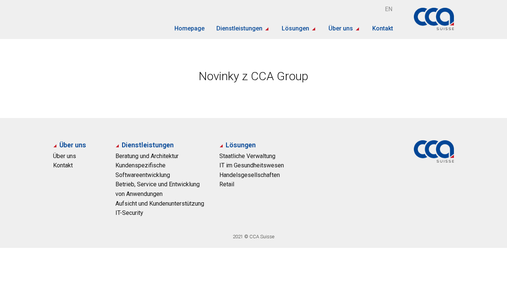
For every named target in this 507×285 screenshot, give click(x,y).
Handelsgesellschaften (249, 174)
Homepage (189, 28)
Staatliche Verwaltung (247, 156)
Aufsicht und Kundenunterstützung (159, 203)
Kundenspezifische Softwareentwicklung (142, 170)
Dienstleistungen (239, 28)
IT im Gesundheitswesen (251, 165)
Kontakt (382, 28)
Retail (226, 184)
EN (388, 9)
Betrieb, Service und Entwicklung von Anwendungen (157, 189)
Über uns (340, 28)
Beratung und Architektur (147, 156)
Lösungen (295, 28)
